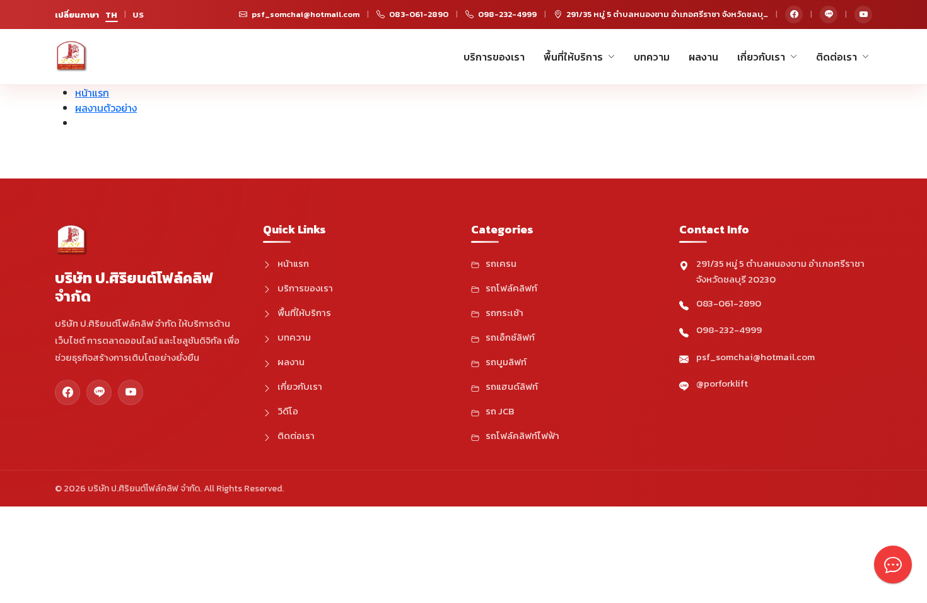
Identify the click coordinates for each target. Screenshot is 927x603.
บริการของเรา (494, 56)
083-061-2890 (728, 303)
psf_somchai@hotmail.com (755, 356)
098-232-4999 (729, 329)
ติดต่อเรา (836, 56)
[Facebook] (794, 14)
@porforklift (722, 383)
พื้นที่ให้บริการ (573, 56)
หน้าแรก (92, 92)
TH (111, 15)
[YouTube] (863, 14)
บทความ (652, 56)
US (138, 15)
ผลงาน (703, 56)
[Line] (828, 14)
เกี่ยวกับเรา (761, 56)
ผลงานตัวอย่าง (106, 107)
